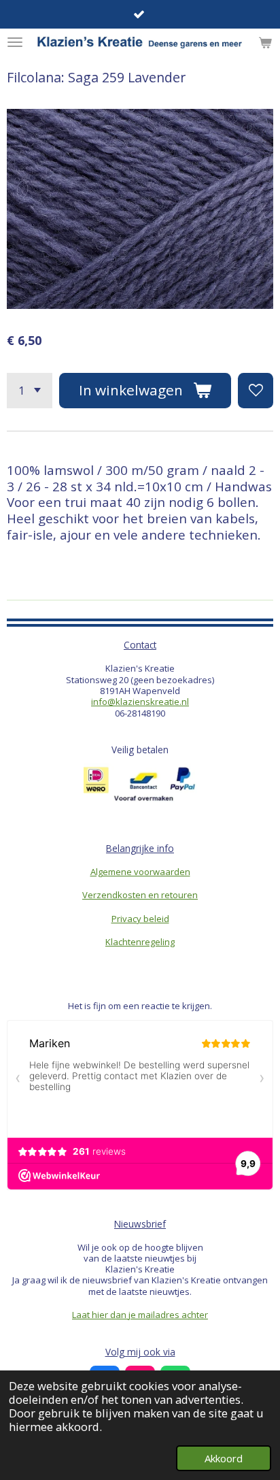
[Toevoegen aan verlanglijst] (255, 390)
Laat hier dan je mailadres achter (140, 1315)
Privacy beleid (140, 918)
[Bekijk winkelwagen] (265, 42)
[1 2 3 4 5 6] (29, 390)
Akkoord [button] (224, 1458)
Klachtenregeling (140, 942)
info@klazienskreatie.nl (140, 701)
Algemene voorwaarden (140, 872)
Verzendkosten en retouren (140, 895)
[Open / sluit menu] (15, 42)
